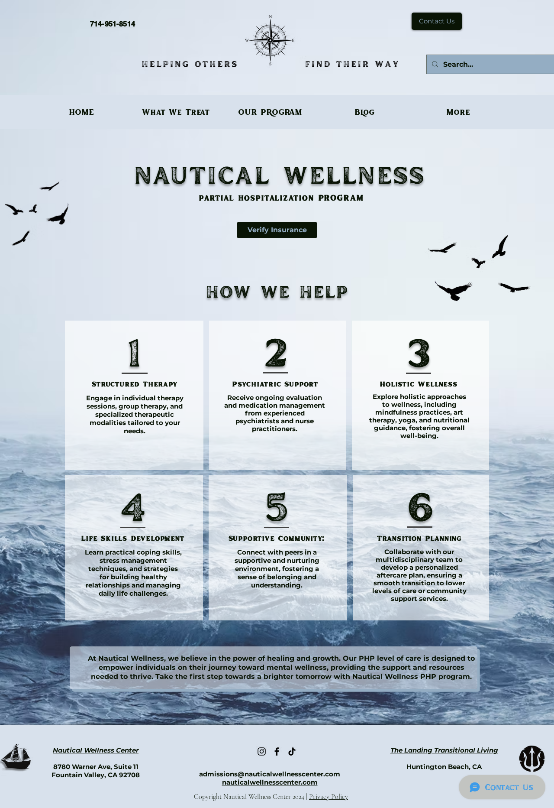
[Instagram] (261, 751)
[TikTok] (292, 751)
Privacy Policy (328, 796)
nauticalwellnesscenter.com (270, 782)
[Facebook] (276, 751)
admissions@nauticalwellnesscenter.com (269, 774)
